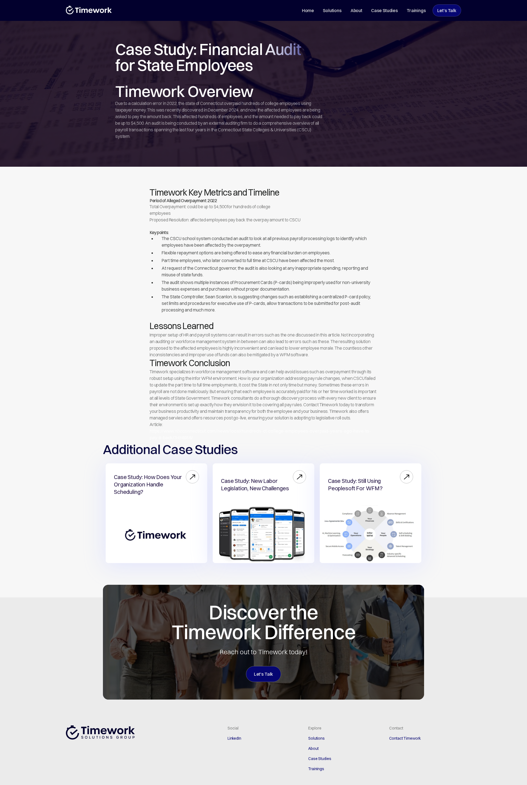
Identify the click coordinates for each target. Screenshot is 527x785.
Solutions (332, 10)
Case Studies (384, 10)
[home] (89, 10)
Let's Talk (446, 10)
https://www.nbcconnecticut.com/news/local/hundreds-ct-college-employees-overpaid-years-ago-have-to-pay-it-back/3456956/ (260, 434)
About (356, 10)
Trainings (416, 10)
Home (308, 10)
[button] (192, 476)
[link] (150, 484)
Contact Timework (405, 738)
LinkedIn (234, 738)
